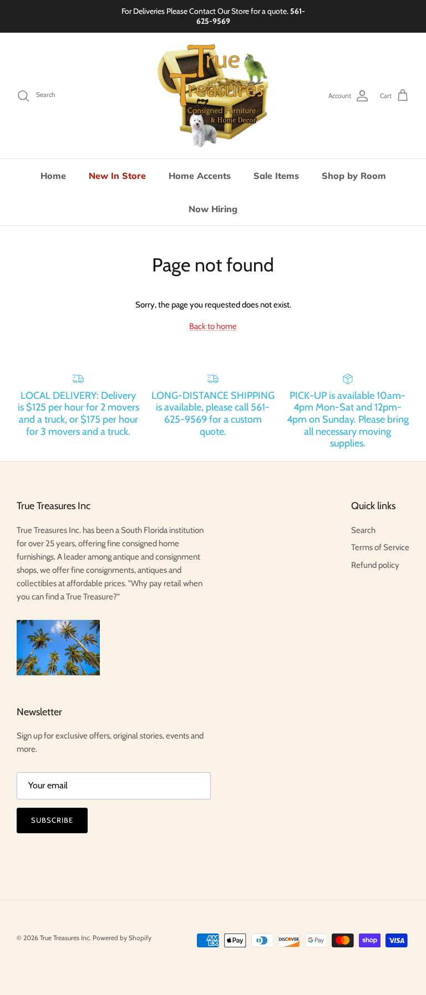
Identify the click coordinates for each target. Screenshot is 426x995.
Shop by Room (354, 175)
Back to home (213, 326)
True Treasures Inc (64, 938)
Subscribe (52, 820)
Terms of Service (380, 547)
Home (53, 175)
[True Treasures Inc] (213, 96)
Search (363, 530)
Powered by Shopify (122, 938)
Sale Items (276, 175)
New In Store (117, 175)
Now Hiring (213, 208)
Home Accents (200, 175)
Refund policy (375, 565)
